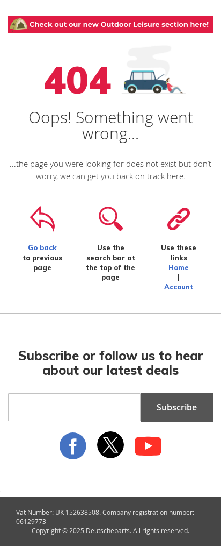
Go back (42, 247)
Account (178, 286)
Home (178, 267)
